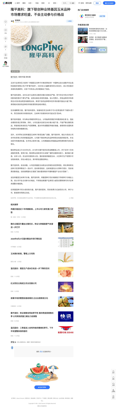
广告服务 (44, 398)
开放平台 (39, 398)
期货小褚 (13, 261)
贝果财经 (13, 306)
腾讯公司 (40, 406)
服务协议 (27, 398)
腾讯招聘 (50, 398)
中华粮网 (13, 246)
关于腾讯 (13, 398)
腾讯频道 (67, 398)
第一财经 (13, 217)
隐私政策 (33, 398)
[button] (102, 16)
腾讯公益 (55, 398)
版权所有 (44, 406)
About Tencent (20, 398)
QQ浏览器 (61, 398)
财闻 (12, 232)
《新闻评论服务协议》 (35, 342)
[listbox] (42, 270)
